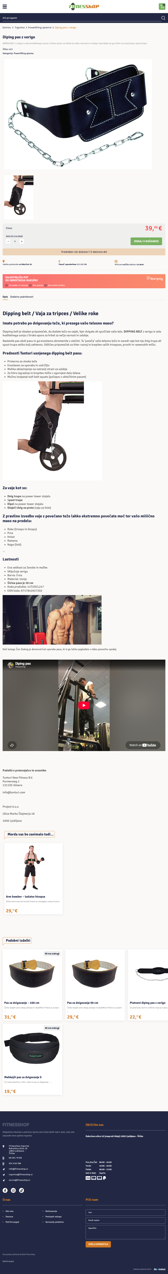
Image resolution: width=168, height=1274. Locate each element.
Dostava (9, 1216)
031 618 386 (82, 264)
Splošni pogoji (8, 1261)
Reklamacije (51, 1211)
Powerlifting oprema (39, 27)
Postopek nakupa (53, 1216)
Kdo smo (9, 1211)
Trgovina (20, 27)
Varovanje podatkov (54, 1222)
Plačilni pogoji (12, 1222)
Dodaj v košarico (146, 241)
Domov (7, 27)
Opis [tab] (5, 296)
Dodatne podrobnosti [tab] (21, 296)
